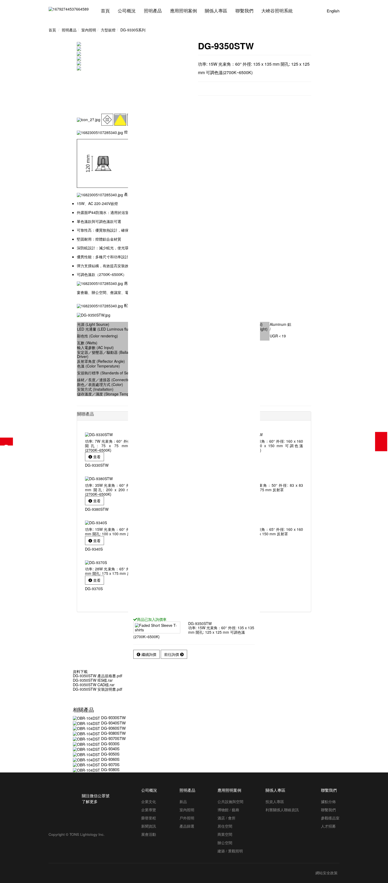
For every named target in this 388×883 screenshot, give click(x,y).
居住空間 (224, 826)
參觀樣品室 (330, 817)
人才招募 (328, 826)
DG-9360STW (113, 728)
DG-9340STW (113, 723)
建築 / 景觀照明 (230, 850)
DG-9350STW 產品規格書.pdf (97, 675)
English (333, 10)
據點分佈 (328, 801)
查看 (96, 456)
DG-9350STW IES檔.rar (93, 680)
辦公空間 (224, 842)
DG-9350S (110, 754)
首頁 (105, 10)
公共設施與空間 (230, 801)
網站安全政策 (326, 873)
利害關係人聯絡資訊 (282, 809)
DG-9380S (110, 769)
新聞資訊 (148, 826)
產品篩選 (6, 441)
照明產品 (153, 10)
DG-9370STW (113, 738)
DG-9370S (110, 764)
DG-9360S (110, 759)
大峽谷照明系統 (277, 10)
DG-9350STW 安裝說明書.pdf (97, 689)
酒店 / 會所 (226, 817)
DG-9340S (110, 748)
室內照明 (186, 809)
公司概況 (127, 10)
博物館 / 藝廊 (228, 809)
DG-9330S (110, 743)
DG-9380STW (113, 733)
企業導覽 (148, 809)
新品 (183, 801)
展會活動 (148, 834)
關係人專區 (216, 10)
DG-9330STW (113, 717)
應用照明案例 (183, 10)
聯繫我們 (244, 10)
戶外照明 (186, 817)
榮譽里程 (148, 817)
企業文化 (148, 801)
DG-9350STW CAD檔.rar (94, 684)
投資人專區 (275, 801)
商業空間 (224, 834)
